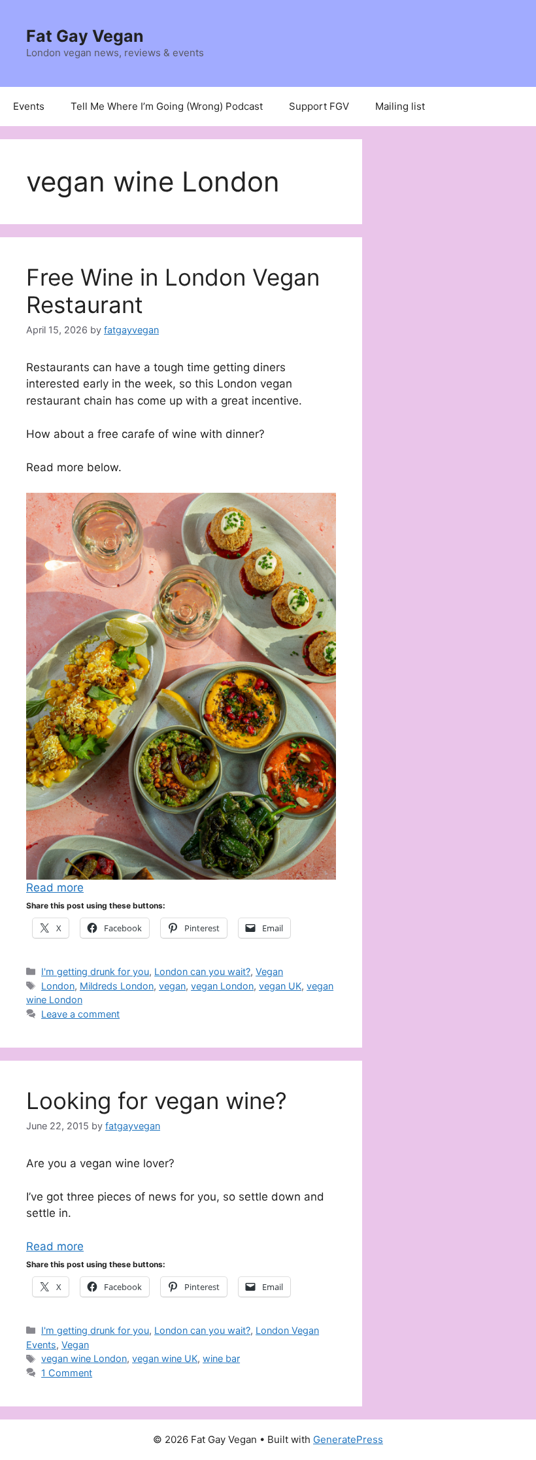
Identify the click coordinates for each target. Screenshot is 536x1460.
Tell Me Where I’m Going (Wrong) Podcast (167, 106)
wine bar (221, 1358)
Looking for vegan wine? (156, 1100)
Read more (55, 887)
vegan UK (280, 985)
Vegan (269, 971)
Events (28, 106)
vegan (172, 985)
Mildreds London (117, 985)
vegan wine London (84, 1358)
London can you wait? (202, 971)
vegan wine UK (164, 1358)
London (58, 985)
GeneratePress (348, 1439)
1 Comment (66, 1372)
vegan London (222, 985)
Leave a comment (80, 1014)
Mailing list (400, 106)
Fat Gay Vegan (85, 36)
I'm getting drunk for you (95, 971)
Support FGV (319, 106)
